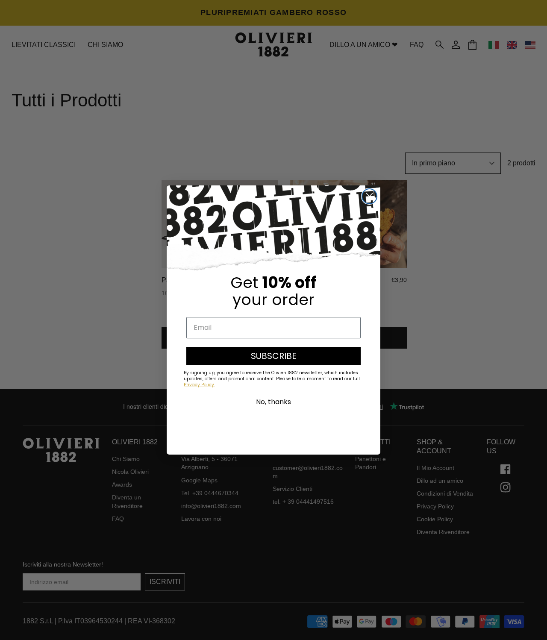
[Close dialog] (369, 196)
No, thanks (273, 402)
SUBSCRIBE (274, 356)
